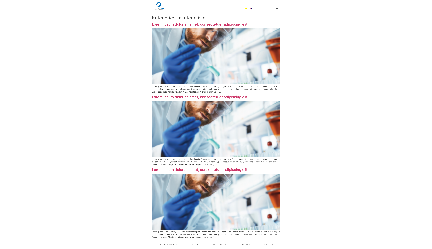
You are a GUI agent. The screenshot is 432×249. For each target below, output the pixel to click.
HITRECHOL (268, 244)
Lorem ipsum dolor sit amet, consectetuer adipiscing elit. (200, 24)
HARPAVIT (246, 244)
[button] (276, 8)
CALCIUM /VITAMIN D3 (168, 244)
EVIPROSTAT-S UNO (220, 244)
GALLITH (194, 244)
